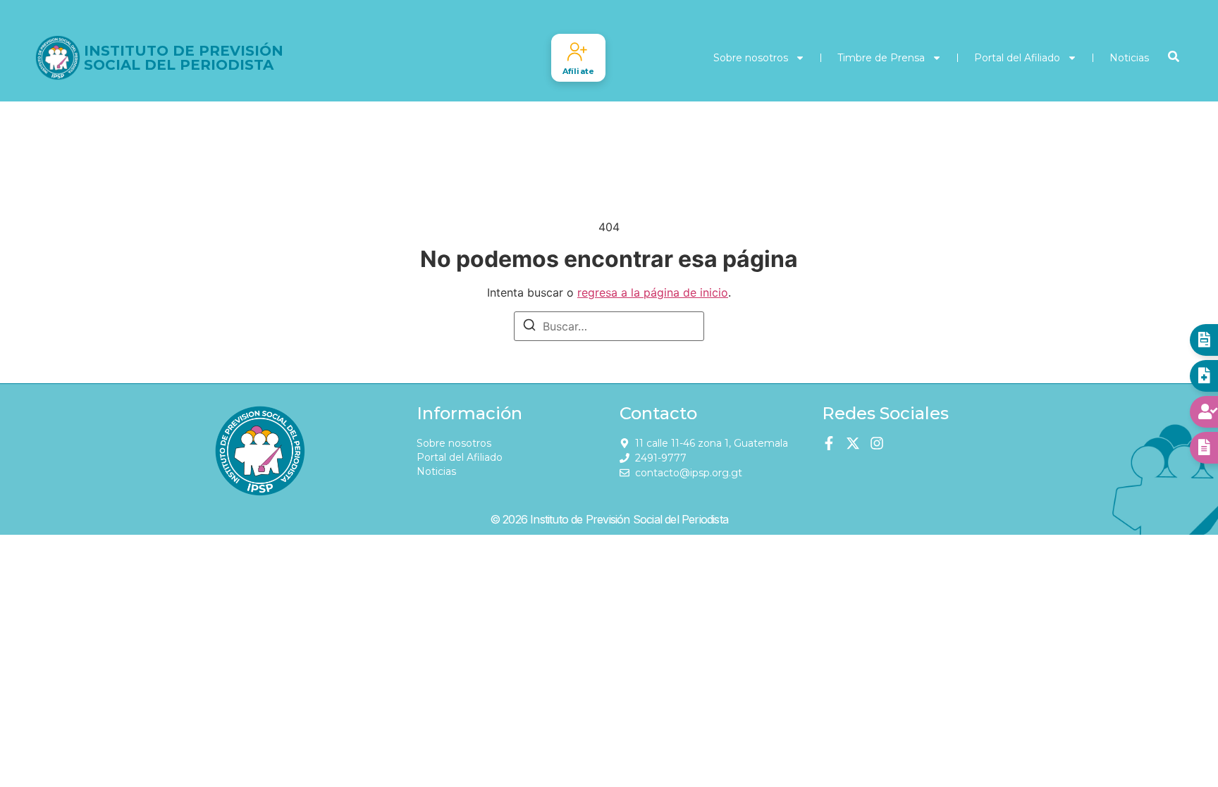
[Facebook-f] (829, 443)
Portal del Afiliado (1017, 57)
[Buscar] (529, 327)
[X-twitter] (853, 443)
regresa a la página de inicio (652, 292)
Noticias (1129, 57)
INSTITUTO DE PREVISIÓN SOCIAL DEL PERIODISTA (183, 57)
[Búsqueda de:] (609, 326)
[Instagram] (877, 443)
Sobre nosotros (750, 57)
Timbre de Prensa (881, 57)
